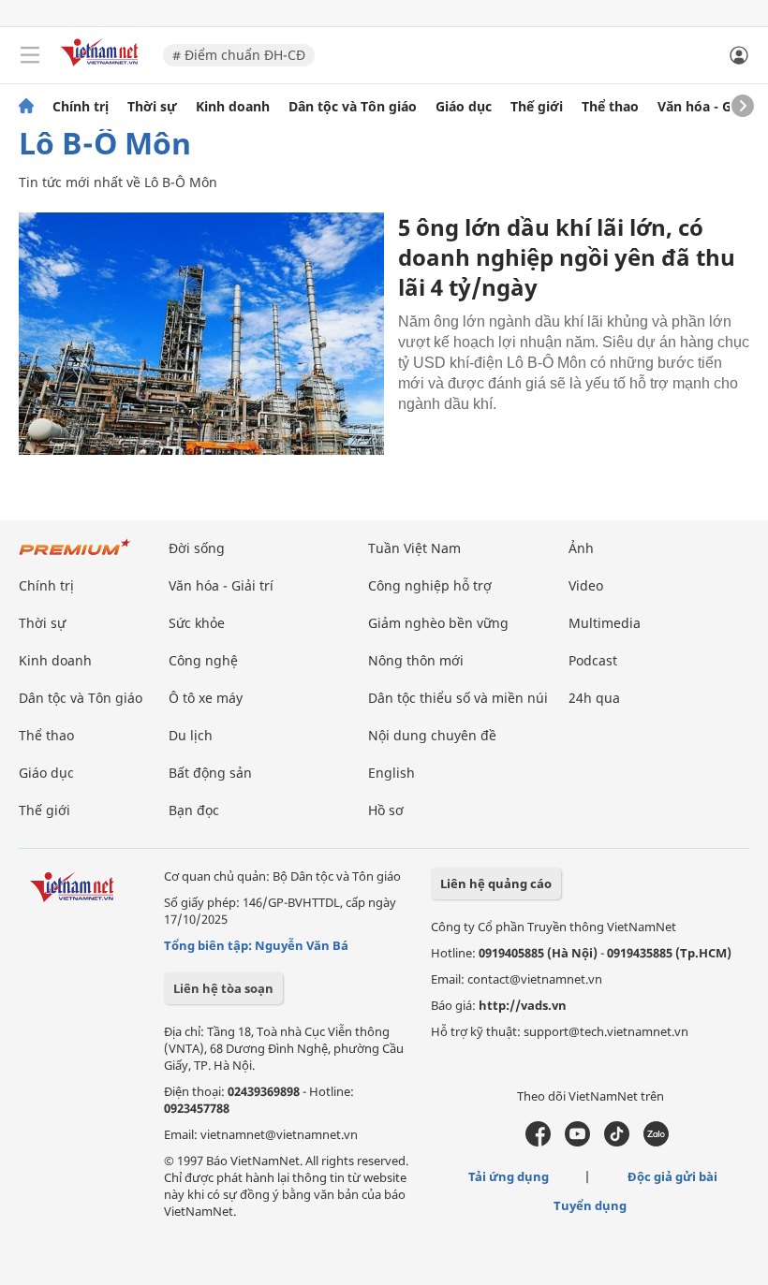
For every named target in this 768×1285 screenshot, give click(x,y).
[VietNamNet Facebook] (538, 1141)
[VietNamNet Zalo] (656, 1141)
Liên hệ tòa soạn (223, 988)
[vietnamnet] (102, 68)
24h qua (594, 698)
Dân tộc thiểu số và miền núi (458, 698)
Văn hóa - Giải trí (711, 106)
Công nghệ (203, 660)
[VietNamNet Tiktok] (616, 1141)
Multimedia (605, 623)
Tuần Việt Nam (414, 548)
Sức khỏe (197, 623)
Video (586, 585)
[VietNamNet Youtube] (577, 1141)
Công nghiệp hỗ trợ (430, 585)
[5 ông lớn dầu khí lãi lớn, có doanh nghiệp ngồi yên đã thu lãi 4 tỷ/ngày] (201, 333)
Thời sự (152, 106)
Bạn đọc (194, 810)
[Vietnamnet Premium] (75, 556)
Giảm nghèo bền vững (438, 623)
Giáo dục (464, 106)
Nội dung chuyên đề (432, 735)
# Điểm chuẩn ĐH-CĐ (238, 55)
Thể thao (610, 106)
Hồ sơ (386, 810)
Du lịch (191, 735)
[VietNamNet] (26, 106)
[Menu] (30, 55)
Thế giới (536, 106)
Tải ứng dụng (508, 1176)
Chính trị (80, 106)
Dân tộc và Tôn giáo (352, 106)
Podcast (593, 660)
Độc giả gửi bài (672, 1176)
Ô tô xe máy (206, 698)
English (391, 772)
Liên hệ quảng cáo (496, 883)
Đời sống (197, 548)
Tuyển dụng (590, 1205)
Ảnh (581, 548)
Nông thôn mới (416, 660)
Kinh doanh (233, 106)
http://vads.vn (523, 1005)
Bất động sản (210, 772)
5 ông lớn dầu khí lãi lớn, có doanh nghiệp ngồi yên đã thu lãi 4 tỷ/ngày (566, 257)
